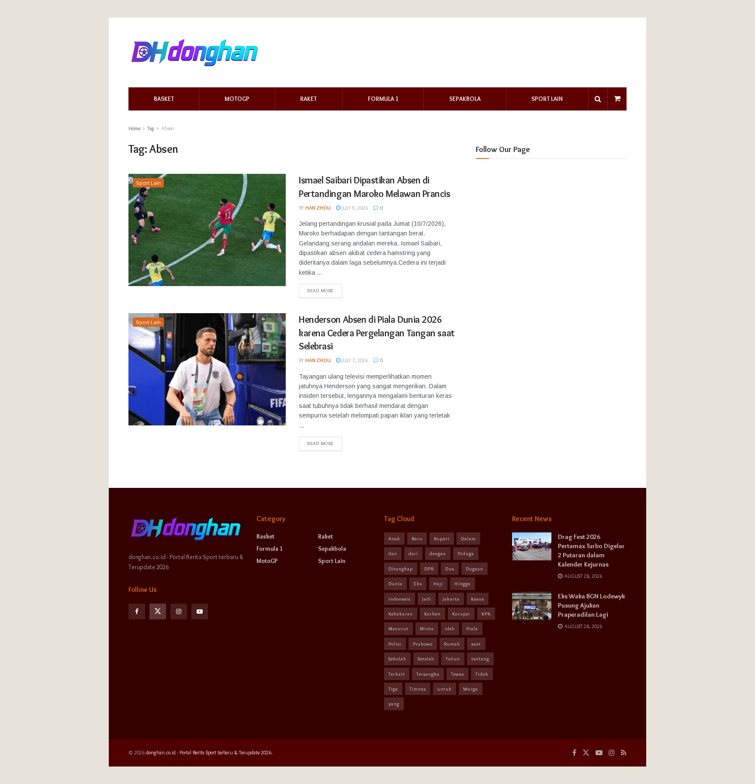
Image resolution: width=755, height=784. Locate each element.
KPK (486, 614)
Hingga (462, 583)
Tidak (481, 674)
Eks (418, 583)
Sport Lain (547, 99)
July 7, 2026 (354, 360)
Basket (164, 99)
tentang (480, 659)
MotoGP (237, 99)
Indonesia (399, 599)
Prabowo (423, 644)
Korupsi (461, 614)
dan (392, 553)
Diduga (465, 553)
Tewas (457, 674)
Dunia (395, 583)
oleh (450, 628)
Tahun (453, 659)
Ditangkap (400, 569)
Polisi (395, 644)
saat (476, 644)
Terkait (396, 674)
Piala (472, 628)
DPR (429, 569)
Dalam (468, 538)
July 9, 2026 (354, 207)
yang (393, 704)
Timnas (417, 689)
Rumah (452, 644)
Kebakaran (400, 614)
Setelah (426, 659)
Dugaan (474, 569)
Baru (417, 538)
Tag (150, 128)
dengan (437, 553)
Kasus (477, 599)
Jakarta (451, 599)
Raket (308, 99)
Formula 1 (383, 99)
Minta (427, 628)
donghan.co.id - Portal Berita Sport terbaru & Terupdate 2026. (209, 752)
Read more (320, 290)
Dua (449, 569)
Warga (470, 689)
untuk (444, 689)
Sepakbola (465, 99)
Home (134, 128)
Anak (394, 538)
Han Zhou (318, 207)
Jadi (426, 599)
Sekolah (397, 659)
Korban (432, 614)
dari (413, 553)
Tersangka (428, 674)
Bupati (442, 538)
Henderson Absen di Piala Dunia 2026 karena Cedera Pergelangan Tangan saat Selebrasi (377, 333)
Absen (167, 128)
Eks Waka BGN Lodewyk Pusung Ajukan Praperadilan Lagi (591, 605)
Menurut (398, 628)
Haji (438, 583)
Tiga (393, 689)
